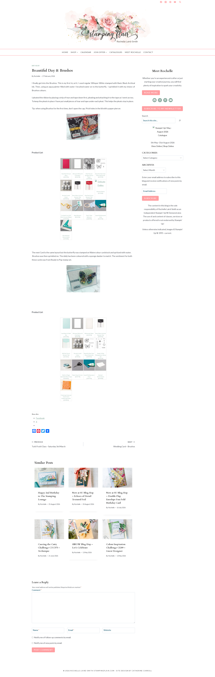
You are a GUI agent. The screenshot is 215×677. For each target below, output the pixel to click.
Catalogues (116, 52)
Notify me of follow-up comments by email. (52, 637)
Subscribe (150, 198)
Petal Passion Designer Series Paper (89, 175)
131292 (66, 336)
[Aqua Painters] (77, 205)
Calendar (86, 52)
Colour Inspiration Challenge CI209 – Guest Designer (115, 548)
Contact (148, 52)
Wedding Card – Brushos (124, 444)
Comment (37, 590)
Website (107, 630)
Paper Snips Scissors (77, 375)
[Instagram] (166, 2)
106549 (78, 177)
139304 (66, 400)
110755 (101, 218)
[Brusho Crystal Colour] (66, 185)
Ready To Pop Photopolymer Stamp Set (100, 355)
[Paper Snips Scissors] (77, 365)
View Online (156, 146)
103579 (78, 376)
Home (65, 52)
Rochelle (37, 76)
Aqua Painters (77, 215)
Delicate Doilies (101, 191)
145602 (66, 378)
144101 (66, 198)
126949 (89, 198)
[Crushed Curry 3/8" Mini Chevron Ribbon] (66, 205)
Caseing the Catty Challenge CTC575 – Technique (49, 548)
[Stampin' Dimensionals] (66, 225)
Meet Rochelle (133, 52)
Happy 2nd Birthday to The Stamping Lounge (48, 496)
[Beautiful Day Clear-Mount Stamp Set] (100, 163)
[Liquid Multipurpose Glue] (100, 205)
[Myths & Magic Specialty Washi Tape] (66, 365)
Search (145, 116)
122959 (89, 335)
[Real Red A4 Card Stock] (66, 163)
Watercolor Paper (89, 333)
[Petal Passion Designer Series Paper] (89, 163)
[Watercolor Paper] (89, 323)
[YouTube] (175, 2)
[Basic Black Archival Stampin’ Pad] (77, 185)
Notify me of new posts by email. (48, 643)
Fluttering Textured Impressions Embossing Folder (66, 396)
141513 (101, 358)
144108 (66, 238)
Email (71, 630)
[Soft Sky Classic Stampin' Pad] (66, 343)
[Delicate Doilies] (100, 183)
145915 (101, 177)
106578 (66, 177)
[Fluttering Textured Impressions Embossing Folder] (66, 385)
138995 (89, 218)
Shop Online (168, 146)
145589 (89, 178)
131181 (66, 356)
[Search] (179, 120)
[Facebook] (161, 2)
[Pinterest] (170, 2)
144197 (66, 218)
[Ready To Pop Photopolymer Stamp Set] (100, 343)
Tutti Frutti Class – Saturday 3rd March (49, 444)
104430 (101, 378)
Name (36, 630)
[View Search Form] (180, 2)
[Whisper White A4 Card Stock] (77, 163)
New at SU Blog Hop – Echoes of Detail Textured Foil (83, 496)
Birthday (36, 66)
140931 (78, 198)
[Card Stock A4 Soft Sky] (66, 323)
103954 (78, 217)
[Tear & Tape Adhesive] (89, 205)
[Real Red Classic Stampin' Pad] (89, 185)
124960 (101, 193)
